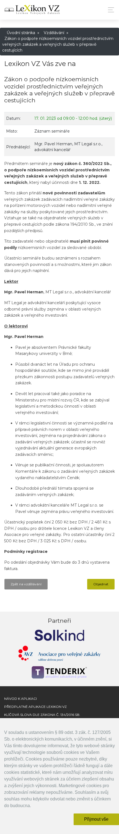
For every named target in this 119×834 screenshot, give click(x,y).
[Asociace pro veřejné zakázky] (59, 654)
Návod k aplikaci (20, 698)
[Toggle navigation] (109, 10)
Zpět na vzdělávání (26, 584)
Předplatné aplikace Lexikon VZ (35, 707)
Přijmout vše (96, 819)
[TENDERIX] (59, 672)
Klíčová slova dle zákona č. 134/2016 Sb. (42, 715)
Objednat (100, 584)
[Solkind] (59, 634)
